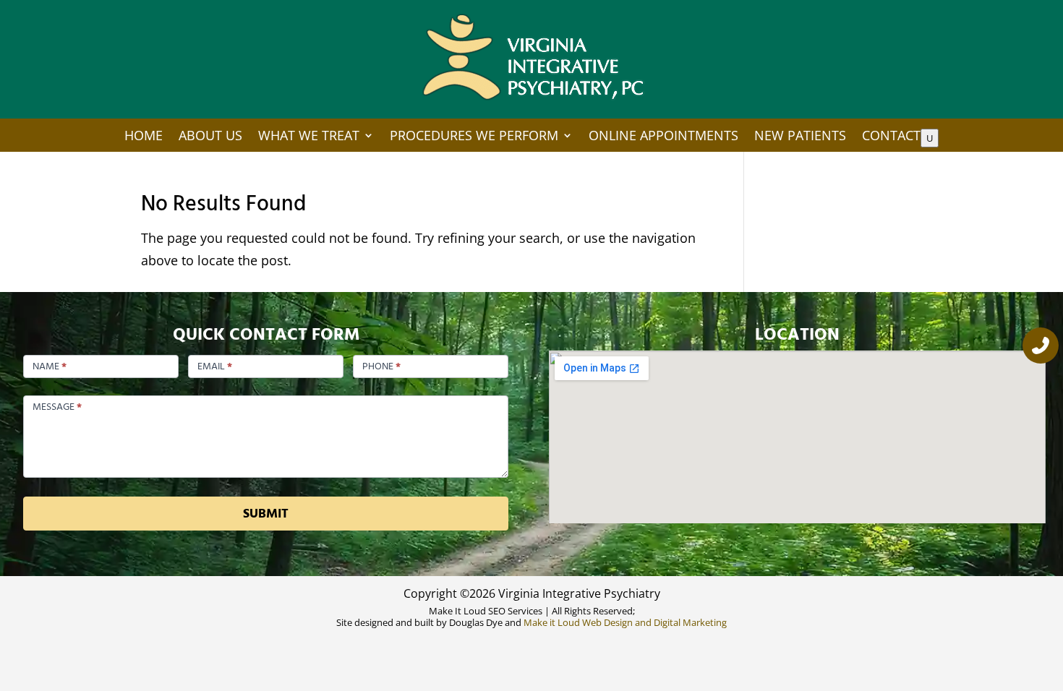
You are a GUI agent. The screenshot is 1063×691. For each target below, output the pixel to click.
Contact (891, 136)
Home (143, 136)
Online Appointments (663, 136)
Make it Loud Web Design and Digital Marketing (625, 622)
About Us (210, 136)
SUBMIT (266, 514)
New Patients (800, 136)
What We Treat (308, 136)
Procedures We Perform (474, 136)
